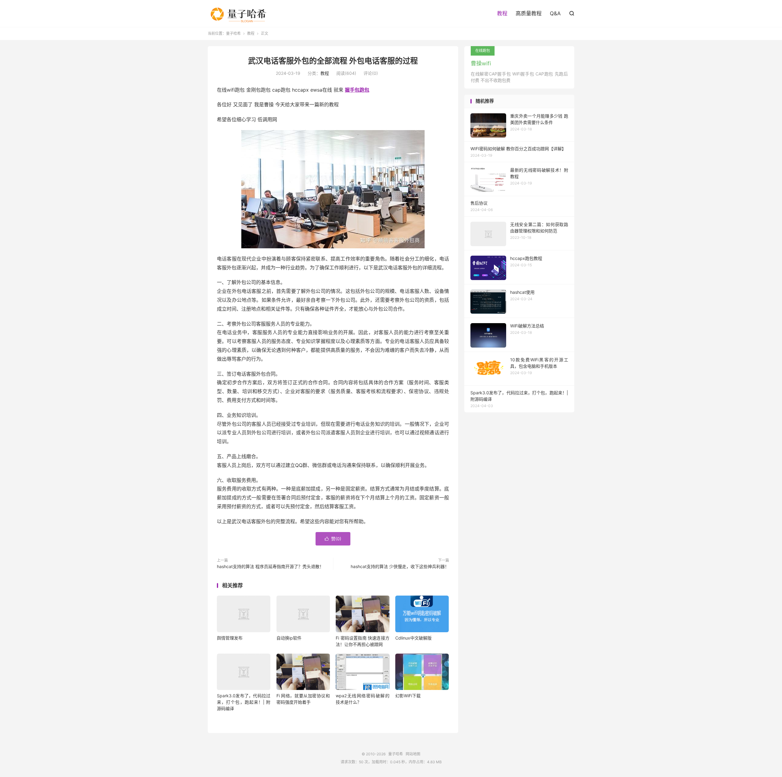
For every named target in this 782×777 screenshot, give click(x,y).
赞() (333, 538)
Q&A (555, 13)
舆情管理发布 (230, 637)
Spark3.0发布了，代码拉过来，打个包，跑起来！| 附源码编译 (243, 702)
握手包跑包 (357, 90)
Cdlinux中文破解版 (413, 637)
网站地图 (413, 754)
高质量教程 (529, 13)
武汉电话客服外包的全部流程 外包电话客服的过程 (333, 60)
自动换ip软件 (288, 637)
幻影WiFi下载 (408, 695)
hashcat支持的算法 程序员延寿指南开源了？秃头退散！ (270, 566)
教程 (502, 13)
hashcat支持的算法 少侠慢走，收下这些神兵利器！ (400, 566)
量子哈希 (241, 13)
